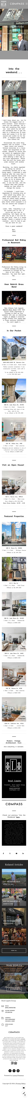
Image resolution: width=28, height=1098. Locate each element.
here (18, 817)
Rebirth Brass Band (10, 310)
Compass (23, 1038)
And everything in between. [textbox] (14, 746)
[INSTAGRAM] (14, 1070)
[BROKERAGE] (18, 1070)
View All (14, 950)
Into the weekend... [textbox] (14, 70)
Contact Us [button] (14, 989)
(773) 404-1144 (8, 1012)
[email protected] (14, 788)
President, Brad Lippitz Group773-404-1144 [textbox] (14, 787)
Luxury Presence (18, 1075)
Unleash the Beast (16, 268)
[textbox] (14, 175)
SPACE (13, 317)
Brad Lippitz (14, 781)
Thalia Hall (22, 318)
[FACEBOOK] (10, 1070)
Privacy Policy (20, 1083)
